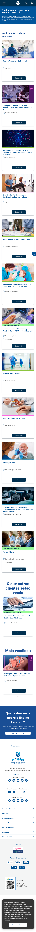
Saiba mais (18, 78)
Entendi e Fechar (18, 925)
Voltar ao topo (18, 746)
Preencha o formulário (18, 733)
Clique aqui (20, 880)
